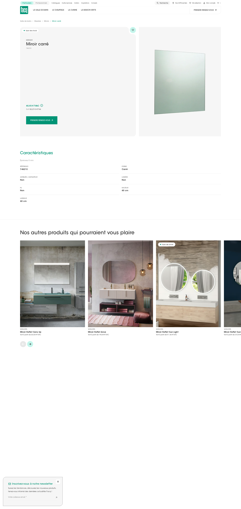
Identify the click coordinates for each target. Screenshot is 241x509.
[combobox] (219, 3)
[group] (35, 3)
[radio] (27, 3)
